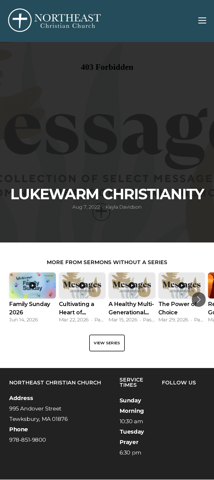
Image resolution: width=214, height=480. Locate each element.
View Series (107, 342)
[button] (198, 299)
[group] (32, 299)
